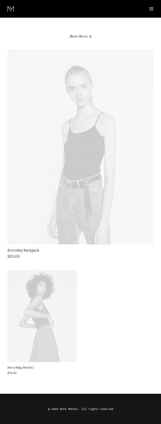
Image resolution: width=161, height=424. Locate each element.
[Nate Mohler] (11, 9)
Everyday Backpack (23, 250)
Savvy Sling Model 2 (21, 367)
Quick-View (148, 54)
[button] (151, 9)
